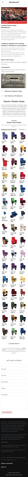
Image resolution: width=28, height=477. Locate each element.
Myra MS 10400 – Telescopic (5, 219)
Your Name (3, 369)
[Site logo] (14, 2)
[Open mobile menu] (2, 2)
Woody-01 (4, 246)
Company (3, 388)
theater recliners (20, 349)
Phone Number (4, 381)
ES (14, 474)
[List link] (14, 457)
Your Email (3, 375)
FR (12, 474)
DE (21, 474)
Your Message (4, 394)
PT (16, 474)
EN (10, 474)
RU (19, 474)
